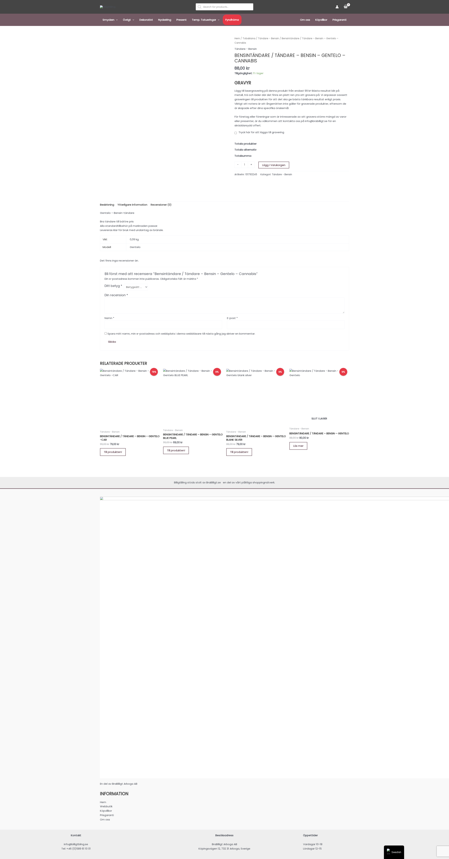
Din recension (116, 295)
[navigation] (394, 852)
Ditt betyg (113, 286)
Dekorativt (146, 20)
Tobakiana (249, 38)
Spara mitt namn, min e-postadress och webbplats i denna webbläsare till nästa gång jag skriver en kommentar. (181, 333)
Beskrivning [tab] (107, 204)
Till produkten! (113, 452)
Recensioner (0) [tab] (161, 204)
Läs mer (298, 446)
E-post (232, 318)
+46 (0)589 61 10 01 (78, 848)
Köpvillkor (321, 20)
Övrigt (127, 20)
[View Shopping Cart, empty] (345, 7)
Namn (109, 318)
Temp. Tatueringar (204, 20)
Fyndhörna (232, 20)
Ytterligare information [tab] (132, 204)
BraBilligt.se (214, 482)
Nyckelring (164, 20)
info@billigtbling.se (76, 844)
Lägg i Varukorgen (273, 165)
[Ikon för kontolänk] (337, 6)
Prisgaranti (339, 20)
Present (181, 20)
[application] (116, 20)
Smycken (108, 20)
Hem (237, 38)
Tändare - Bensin (268, 38)
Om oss (305, 20)
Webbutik (106, 806)
